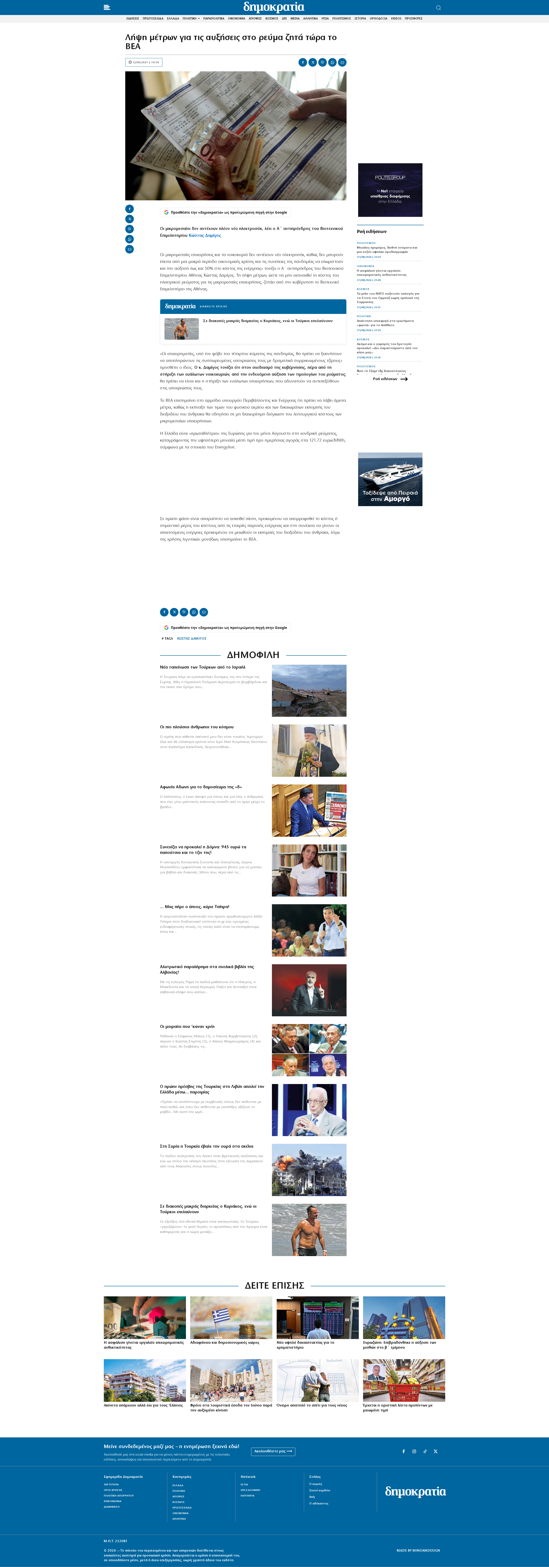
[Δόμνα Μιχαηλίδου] (309, 870)
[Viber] (322, 62)
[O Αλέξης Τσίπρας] (309, 930)
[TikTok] (425, 1451)
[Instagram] (414, 1451)
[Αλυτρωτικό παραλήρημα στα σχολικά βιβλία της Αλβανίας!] (309, 990)
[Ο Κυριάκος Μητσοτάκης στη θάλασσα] (309, 1230)
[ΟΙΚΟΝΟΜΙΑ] (231, 1317)
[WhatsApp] (332, 62)
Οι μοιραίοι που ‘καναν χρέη (187, 1027)
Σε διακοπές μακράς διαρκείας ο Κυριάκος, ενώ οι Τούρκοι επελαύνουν (268, 321)
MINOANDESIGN (426, 1550)
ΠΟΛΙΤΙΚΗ (364, 316)
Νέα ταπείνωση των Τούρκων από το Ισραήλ (202, 667)
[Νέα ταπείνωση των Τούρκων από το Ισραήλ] (309, 691)
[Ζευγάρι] (318, 1380)
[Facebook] (303, 62)
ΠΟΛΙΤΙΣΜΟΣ (366, 243)
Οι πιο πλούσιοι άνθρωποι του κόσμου (197, 727)
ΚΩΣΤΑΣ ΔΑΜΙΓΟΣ (192, 638)
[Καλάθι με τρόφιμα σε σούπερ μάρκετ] (404, 1380)
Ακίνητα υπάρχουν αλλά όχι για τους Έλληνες (143, 1406)
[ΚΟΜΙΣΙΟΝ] (404, 1317)
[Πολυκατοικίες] (145, 1380)
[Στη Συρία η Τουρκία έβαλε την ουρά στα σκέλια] (309, 1170)
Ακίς (312, 1497)
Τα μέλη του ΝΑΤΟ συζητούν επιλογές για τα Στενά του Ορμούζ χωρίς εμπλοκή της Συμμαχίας (388, 298)
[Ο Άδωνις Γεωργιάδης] (309, 810)
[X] (312, 62)
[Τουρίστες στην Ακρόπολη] (231, 1380)
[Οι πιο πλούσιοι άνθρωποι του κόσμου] (309, 750)
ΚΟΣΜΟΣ (363, 289)
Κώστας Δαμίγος (205, 236)
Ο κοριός (315, 1484)
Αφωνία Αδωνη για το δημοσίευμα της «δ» (201, 787)
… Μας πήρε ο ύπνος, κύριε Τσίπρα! (194, 907)
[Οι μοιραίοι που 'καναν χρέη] (309, 1050)
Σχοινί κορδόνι (319, 1490)
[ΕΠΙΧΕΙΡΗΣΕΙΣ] (145, 1317)
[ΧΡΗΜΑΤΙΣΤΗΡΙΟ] (318, 1317)
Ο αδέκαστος (318, 1503)
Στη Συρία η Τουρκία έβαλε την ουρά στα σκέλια (206, 1146)
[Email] (342, 62)
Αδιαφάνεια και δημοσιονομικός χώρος (224, 1343)
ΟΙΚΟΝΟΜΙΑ (365, 266)
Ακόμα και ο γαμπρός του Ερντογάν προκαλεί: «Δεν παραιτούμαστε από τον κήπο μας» (387, 348)
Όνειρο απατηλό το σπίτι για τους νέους (312, 1406)
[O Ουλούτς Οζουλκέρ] (309, 1110)
